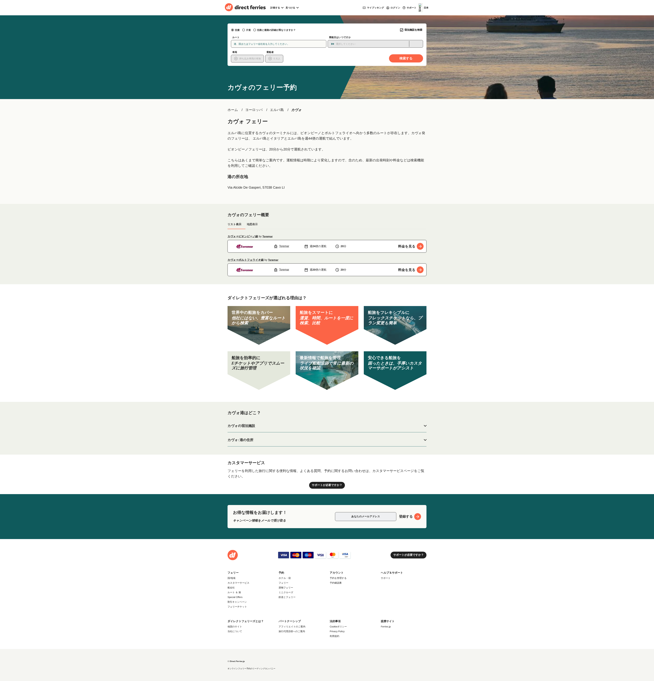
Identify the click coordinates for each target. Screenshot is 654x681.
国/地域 (231, 578)
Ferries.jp (386, 626)
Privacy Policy (337, 631)
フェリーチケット (237, 606)
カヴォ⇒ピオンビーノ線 (243, 236)
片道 (248, 30)
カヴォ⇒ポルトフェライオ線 (246, 260)
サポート (386, 578)
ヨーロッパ (254, 110)
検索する (406, 58)
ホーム (233, 110)
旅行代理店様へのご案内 (292, 631)
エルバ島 (277, 110)
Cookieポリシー (338, 626)
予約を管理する (338, 578)
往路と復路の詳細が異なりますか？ (276, 30)
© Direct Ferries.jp (236, 661)
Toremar (267, 236)
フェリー (283, 582)
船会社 (231, 587)
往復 (237, 30)
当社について (235, 631)
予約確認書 (336, 582)
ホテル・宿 (285, 578)
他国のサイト (235, 626)
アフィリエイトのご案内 (292, 626)
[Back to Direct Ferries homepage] (245, 7)
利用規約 (334, 636)
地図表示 (252, 224)
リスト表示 (234, 224)
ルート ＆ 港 (234, 592)
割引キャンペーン (237, 601)
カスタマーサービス (238, 582)
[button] (327, 426)
